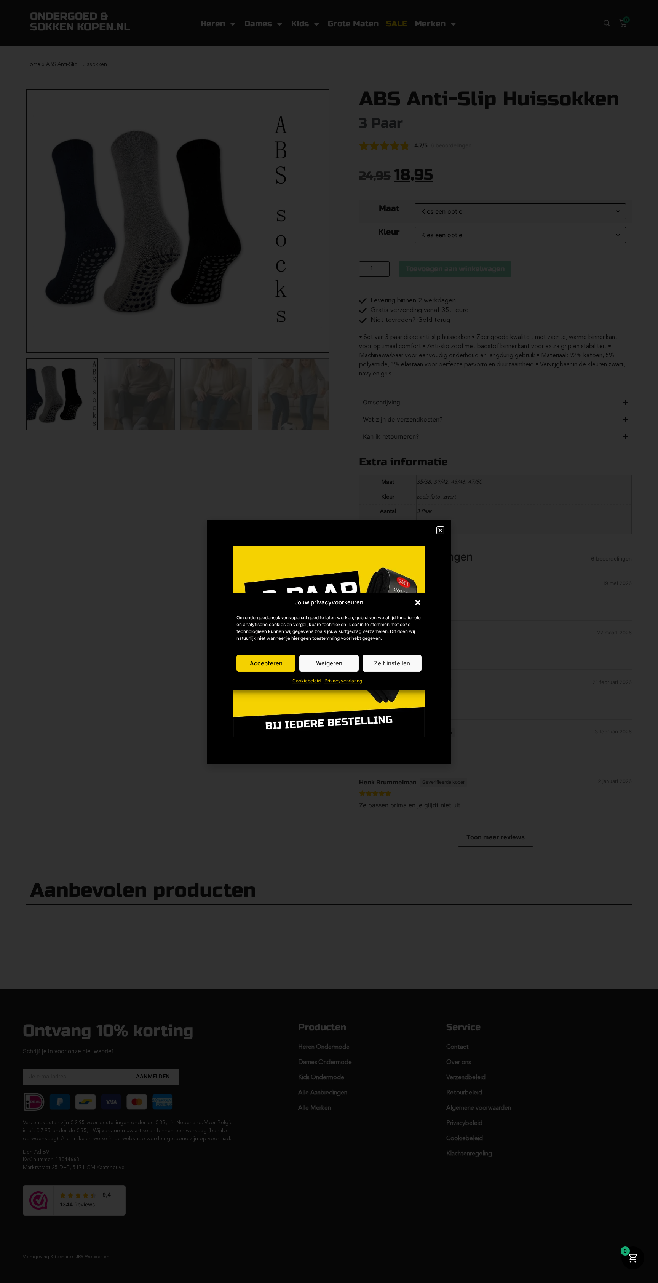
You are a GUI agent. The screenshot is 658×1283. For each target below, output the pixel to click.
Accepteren (266, 663)
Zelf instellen (392, 663)
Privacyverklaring (343, 681)
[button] (418, 602)
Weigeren (329, 663)
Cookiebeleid (306, 681)
